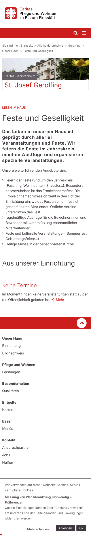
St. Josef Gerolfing (33, 85)
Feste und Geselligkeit (38, 51)
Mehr (60, 299)
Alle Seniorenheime (50, 45)
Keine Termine (19, 285)
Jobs (6, 455)
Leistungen (11, 372)
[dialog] (46, 507)
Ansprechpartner (16, 447)
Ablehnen (65, 528)
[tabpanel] (45, 76)
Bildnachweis (13, 353)
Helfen (7, 462)
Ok (81, 528)
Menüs (7, 428)
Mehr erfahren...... (40, 529)
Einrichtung (11, 345)
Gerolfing (75, 45)
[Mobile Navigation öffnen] (84, 33)
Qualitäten (10, 391)
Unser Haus (10, 51)
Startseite (27, 45)
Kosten (7, 409)
